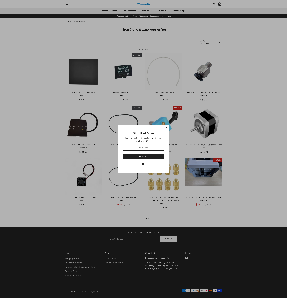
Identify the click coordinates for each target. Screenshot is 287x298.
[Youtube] (143, 164)
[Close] (166, 127)
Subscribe (143, 156)
